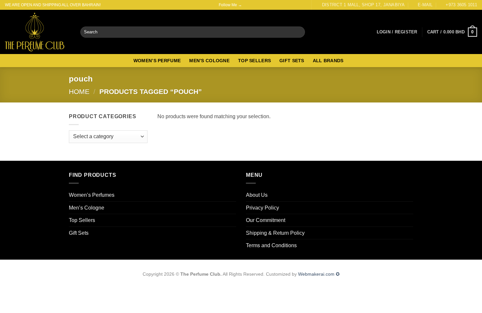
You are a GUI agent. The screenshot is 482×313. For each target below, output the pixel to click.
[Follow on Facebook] (248, 5)
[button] (397, 32)
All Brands (328, 60)
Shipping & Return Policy (275, 233)
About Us (257, 195)
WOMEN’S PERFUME (157, 60)
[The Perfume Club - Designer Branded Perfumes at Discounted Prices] (37, 32)
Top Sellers (82, 220)
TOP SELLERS (254, 60)
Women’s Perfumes (91, 195)
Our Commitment (265, 220)
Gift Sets (79, 233)
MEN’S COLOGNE (209, 60)
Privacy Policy (262, 208)
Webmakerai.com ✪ (319, 274)
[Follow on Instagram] (254, 5)
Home (79, 91)
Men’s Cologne (86, 208)
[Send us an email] (260, 5)
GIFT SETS (291, 60)
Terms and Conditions (271, 245)
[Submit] (298, 32)
